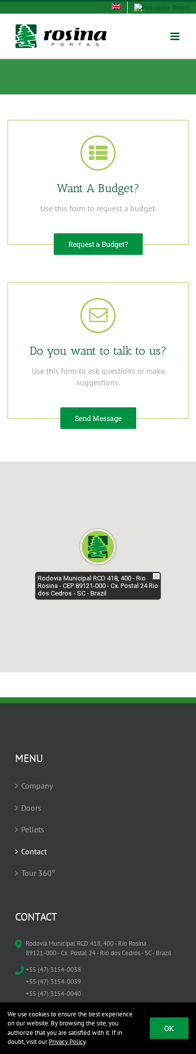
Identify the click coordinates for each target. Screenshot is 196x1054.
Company (37, 786)
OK (169, 1028)
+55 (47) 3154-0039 (53, 981)
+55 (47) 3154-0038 (53, 969)
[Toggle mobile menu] (175, 36)
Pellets (32, 829)
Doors (31, 808)
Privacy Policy (67, 1041)
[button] (98, 547)
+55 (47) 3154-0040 (53, 993)
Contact (34, 851)
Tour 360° (38, 873)
